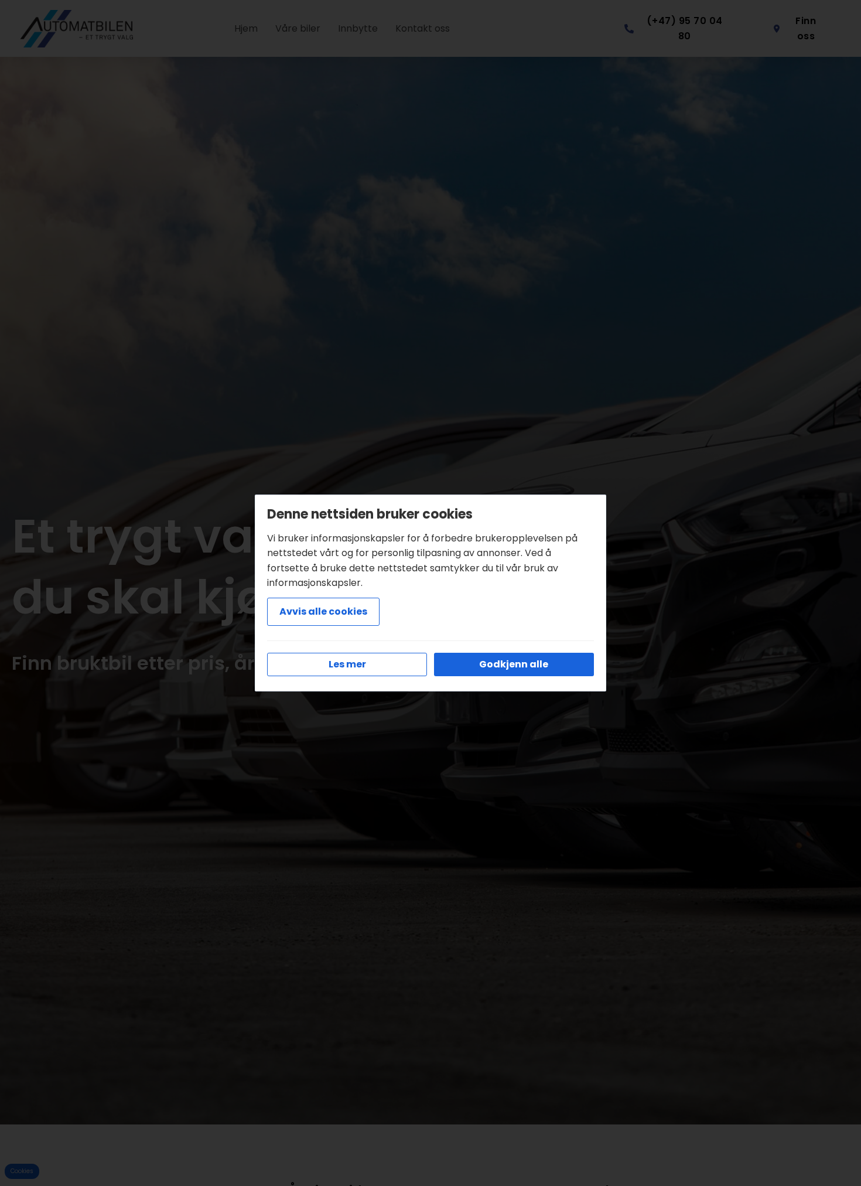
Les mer (347, 664)
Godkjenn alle (513, 664)
